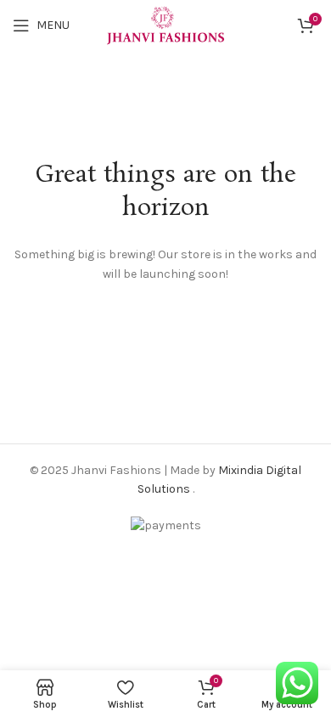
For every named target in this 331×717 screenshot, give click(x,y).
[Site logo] (165, 24)
